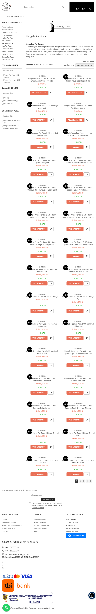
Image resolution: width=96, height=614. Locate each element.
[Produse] (73, 5)
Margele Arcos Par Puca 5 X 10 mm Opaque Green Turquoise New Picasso (78, 216)
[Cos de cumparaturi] (89, 9)
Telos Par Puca (7, 59)
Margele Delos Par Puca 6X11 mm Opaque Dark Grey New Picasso (78, 406)
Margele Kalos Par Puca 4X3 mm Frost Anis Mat (42, 461)
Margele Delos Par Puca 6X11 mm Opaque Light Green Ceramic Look (78, 352)
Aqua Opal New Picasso (13, 120)
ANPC (36, 531)
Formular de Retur (41, 528)
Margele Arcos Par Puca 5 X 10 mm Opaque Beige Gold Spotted (42, 243)
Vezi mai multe (88, 61)
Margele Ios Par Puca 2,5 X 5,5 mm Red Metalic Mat (42, 270)
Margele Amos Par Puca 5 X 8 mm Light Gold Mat (42, 106)
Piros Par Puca (7, 54)
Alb (5, 98)
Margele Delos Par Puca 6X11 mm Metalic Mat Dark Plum (42, 379)
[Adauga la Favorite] (51, 93)
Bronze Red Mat (10, 128)
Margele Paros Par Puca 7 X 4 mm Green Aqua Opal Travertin (42, 79)
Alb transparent (10, 101)
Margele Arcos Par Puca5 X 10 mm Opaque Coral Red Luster (78, 134)
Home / (7, 16)
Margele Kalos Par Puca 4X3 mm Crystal (42, 433)
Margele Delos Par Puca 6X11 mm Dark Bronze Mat (42, 352)
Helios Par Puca (7, 38)
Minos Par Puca (7, 49)
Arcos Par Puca (7, 30)
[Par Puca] (60, 26)
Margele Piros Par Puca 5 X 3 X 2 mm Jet (42, 296)
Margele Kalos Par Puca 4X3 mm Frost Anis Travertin (78, 461)
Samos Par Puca (8, 57)
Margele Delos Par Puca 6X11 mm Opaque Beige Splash (42, 406)
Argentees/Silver (10, 125)
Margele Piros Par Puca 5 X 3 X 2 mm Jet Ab (78, 297)
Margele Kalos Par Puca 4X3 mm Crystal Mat (78, 434)
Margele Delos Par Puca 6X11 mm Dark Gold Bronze (78, 325)
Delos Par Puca (7, 35)
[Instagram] (3, 568)
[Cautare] (63, 7)
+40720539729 (12, 550)
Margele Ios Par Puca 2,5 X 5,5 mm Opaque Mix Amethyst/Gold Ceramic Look (78, 243)
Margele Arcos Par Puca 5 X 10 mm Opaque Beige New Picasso (78, 188)
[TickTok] (3, 565)
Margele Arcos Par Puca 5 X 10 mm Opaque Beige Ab (42, 161)
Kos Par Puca (7, 46)
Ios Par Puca (6, 40)
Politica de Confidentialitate (12, 525)
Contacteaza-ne (78, 536)
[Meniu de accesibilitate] (91, 595)
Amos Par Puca (7, 27)
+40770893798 (12, 547)
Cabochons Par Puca (9, 32)
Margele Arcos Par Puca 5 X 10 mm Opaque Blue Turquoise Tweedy (78, 161)
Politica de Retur (40, 522)
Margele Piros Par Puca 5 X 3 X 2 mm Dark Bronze (42, 325)
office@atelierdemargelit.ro (16, 554)
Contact (5, 531)
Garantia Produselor (41, 525)
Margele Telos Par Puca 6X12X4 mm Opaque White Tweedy (78, 270)
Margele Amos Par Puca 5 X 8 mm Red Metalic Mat (42, 134)
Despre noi (6, 519)
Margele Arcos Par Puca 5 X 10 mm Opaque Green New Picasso (42, 216)
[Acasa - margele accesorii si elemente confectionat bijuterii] (10, 7)
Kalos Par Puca (7, 43)
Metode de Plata (40, 519)
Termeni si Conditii (9, 522)
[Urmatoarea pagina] (90, 481)
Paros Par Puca (7, 51)
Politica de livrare (8, 528)
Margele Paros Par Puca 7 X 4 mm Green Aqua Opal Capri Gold (78, 79)
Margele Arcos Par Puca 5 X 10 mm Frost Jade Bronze (78, 106)
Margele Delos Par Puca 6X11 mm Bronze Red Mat (78, 379)
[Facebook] (3, 562)
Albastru (7, 104)
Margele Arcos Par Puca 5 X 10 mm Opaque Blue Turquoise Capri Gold (42, 188)
